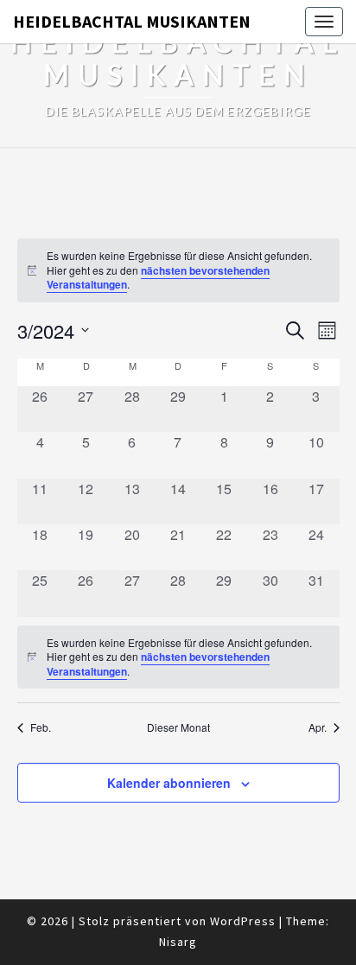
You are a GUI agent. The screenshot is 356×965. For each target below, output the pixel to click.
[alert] (178, 270)
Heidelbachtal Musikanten (132, 21)
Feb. (40, 727)
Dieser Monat (178, 727)
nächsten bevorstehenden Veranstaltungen (158, 278)
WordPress (243, 921)
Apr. (317, 727)
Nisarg (178, 941)
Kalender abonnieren (169, 782)
